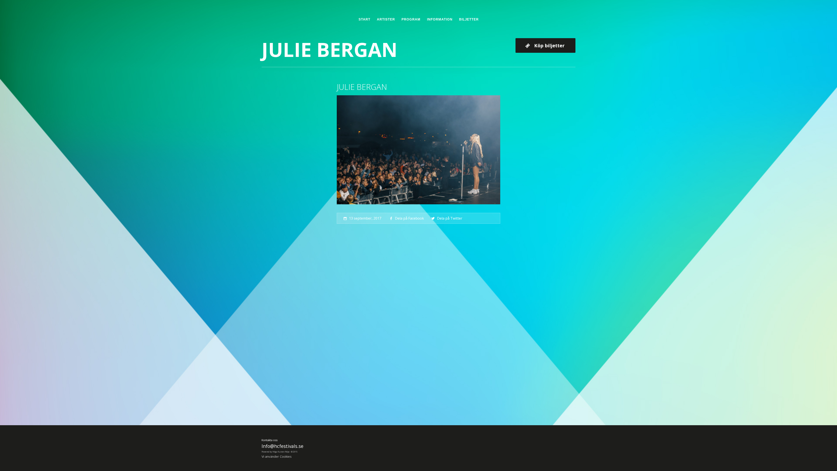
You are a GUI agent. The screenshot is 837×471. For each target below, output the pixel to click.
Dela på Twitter (449, 218)
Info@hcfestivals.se (282, 446)
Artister (386, 19)
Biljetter (469, 19)
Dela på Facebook (409, 218)
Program (410, 19)
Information (440, 19)
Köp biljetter (549, 45)
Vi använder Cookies (277, 456)
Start (364, 19)
